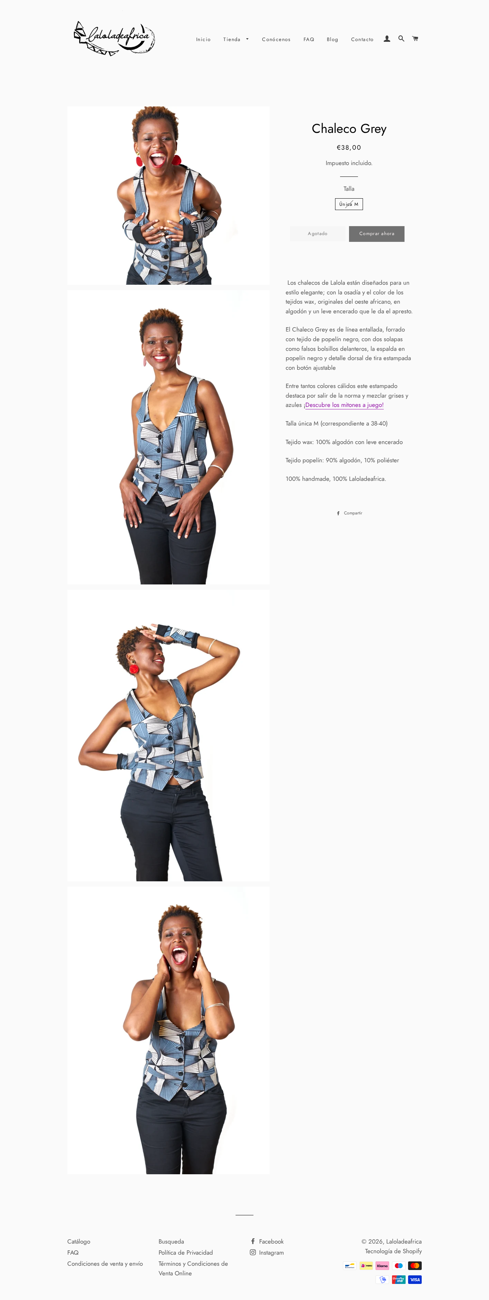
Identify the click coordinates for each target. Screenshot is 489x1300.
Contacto (362, 39)
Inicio (203, 39)
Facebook (270, 1241)
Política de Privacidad (186, 1252)
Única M (349, 204)
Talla (349, 188)
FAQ (309, 39)
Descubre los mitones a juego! (344, 404)
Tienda (233, 39)
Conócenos (276, 39)
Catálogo (78, 1241)
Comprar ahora (376, 233)
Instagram (270, 1252)
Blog (333, 39)
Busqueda (171, 1241)
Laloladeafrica (404, 1241)
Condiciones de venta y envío (105, 1263)
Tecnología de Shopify (393, 1251)
